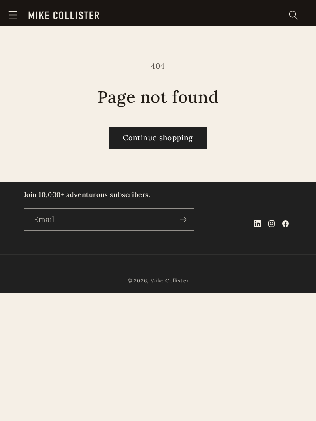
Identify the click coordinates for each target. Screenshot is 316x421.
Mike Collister (169, 280)
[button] (12, 15)
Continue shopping (158, 137)
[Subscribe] (183, 219)
